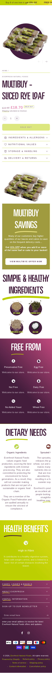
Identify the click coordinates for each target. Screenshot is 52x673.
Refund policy (29, 659)
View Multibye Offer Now (26, 262)
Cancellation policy (37, 666)
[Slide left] (39, 61)
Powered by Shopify (10, 659)
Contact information (17, 666)
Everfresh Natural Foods (15, 76)
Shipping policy (36, 663)
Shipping (5, 111)
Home (4, 70)
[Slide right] (46, 61)
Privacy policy (44, 659)
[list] (26, 387)
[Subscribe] (48, 615)
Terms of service (19, 663)
